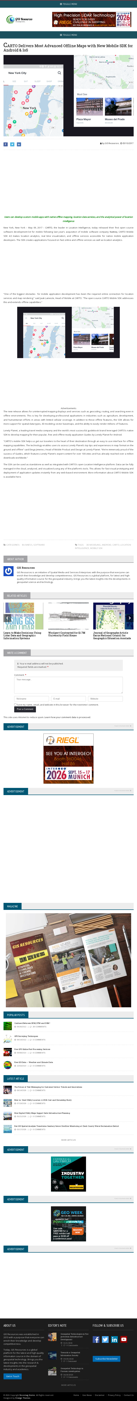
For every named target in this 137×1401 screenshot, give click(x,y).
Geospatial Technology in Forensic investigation (72, 1369)
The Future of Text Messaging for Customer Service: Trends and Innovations (48, 1087)
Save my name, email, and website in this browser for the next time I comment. (58, 704)
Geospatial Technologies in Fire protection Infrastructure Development (74, 1337)
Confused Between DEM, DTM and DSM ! (32, 1023)
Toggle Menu (69, 4)
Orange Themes (22, 1398)
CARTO (48, 227)
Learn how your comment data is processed (67, 717)
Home (76, 1395)
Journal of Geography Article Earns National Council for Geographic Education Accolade (112, 635)
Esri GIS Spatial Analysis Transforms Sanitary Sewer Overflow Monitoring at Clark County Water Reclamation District (66, 1126)
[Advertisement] (69, 184)
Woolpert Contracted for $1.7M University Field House (66, 634)
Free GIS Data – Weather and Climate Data (33, 1062)
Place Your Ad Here (121, 726)
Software (39, 544)
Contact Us (129, 1395)
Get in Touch (12, 1376)
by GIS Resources (110, 143)
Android (106, 544)
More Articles (68, 1140)
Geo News (87, 1395)
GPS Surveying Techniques (26, 1036)
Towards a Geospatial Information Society (70, 1354)
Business (27, 544)
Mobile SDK (96, 548)
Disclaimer (100, 1395)
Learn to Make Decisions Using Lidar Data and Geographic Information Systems (22, 635)
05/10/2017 (127, 143)
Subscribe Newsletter (106, 1358)
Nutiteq (113, 231)
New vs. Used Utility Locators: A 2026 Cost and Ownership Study (43, 1100)
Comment (20, 674)
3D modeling (93, 544)
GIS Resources (26, 567)
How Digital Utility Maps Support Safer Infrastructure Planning (42, 1113)
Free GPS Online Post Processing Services (32, 1049)
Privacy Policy (114, 1395)
